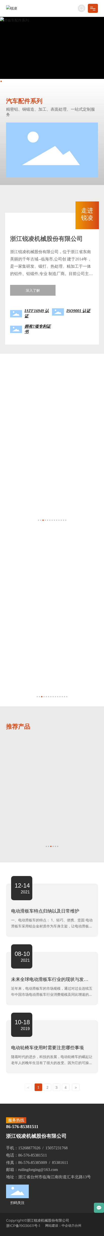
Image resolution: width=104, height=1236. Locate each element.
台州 (78, 1225)
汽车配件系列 (24, 101)
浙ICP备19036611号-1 (23, 1225)
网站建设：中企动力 (60, 1225)
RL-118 (17, 786)
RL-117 (64, 755)
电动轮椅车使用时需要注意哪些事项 (47, 1047)
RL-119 (64, 786)
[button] (1, 81)
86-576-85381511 (22, 1126)
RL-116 (17, 755)
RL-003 (18, 445)
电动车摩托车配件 (29, 391)
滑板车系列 (20, 568)
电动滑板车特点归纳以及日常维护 (45, 911)
